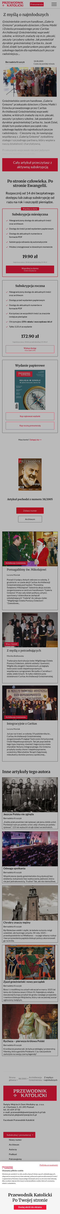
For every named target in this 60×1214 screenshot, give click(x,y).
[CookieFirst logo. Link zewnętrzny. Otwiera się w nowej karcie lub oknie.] (7, 1167)
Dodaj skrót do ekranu (30, 1207)
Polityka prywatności (49, 1165)
